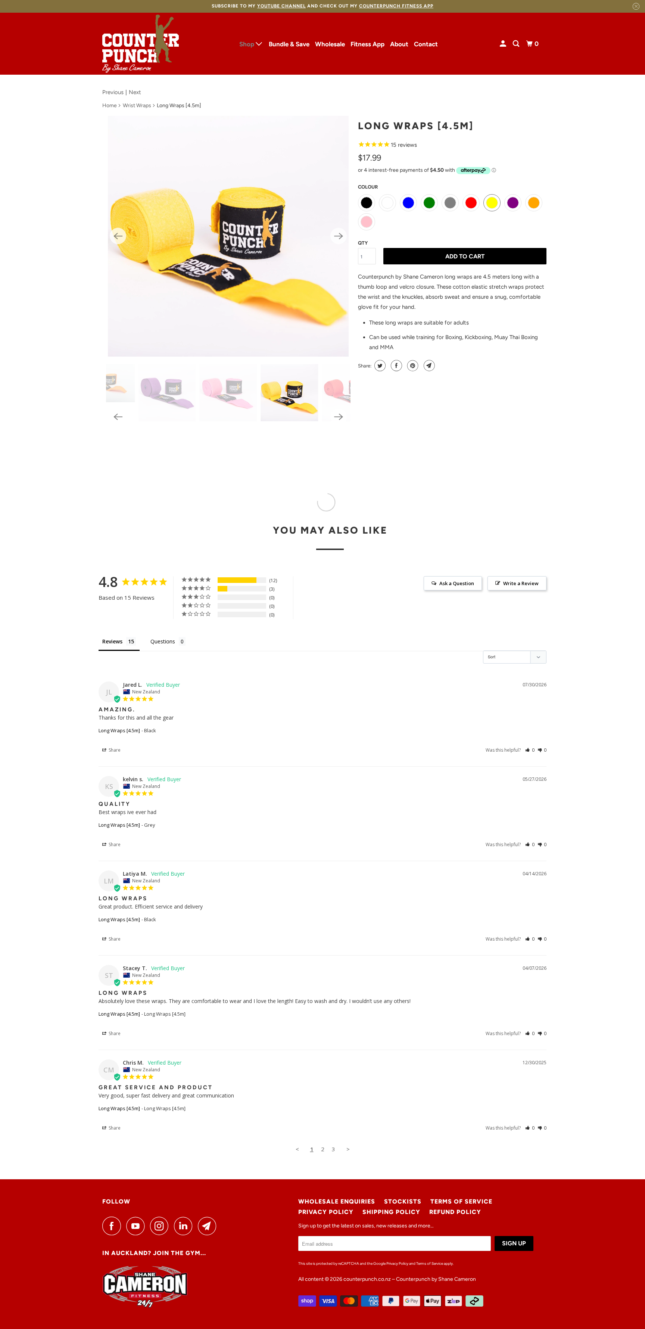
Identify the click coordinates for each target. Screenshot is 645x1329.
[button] (530, 750)
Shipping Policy (391, 1211)
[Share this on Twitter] (379, 365)
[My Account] (503, 44)
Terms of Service (461, 1201)
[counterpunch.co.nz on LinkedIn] (185, 1226)
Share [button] (114, 750)
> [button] (348, 1149)
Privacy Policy (325, 1211)
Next (135, 92)
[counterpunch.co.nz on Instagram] (161, 1226)
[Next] (338, 236)
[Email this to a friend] (428, 365)
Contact (426, 44)
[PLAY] (228, 236)
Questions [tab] (162, 641)
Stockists (402, 1201)
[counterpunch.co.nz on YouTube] (137, 1226)
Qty (363, 243)
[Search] (516, 44)
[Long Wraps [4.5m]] (228, 236)
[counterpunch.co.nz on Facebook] (113, 1226)
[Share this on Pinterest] (411, 365)
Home (109, 105)
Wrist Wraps (137, 105)
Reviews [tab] (112, 641)
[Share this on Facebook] (395, 365)
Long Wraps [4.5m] (119, 730)
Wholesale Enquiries (336, 1201)
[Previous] (118, 236)
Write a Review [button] (521, 583)
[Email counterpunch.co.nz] (209, 1226)
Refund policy (455, 1211)
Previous (113, 92)
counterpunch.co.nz (367, 1279)
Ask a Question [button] (456, 583)
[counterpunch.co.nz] (140, 44)
